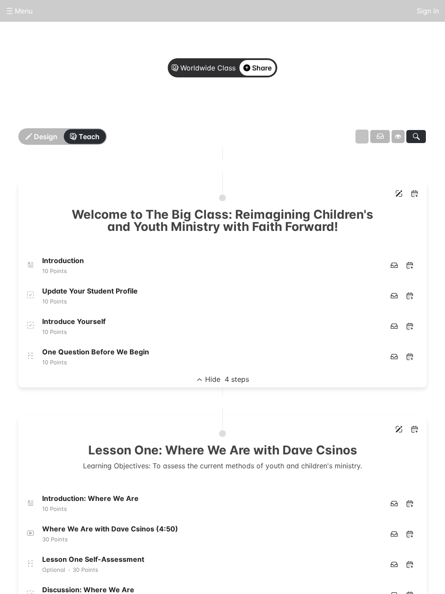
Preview (257, 114)
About (187, 114)
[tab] (188, 114)
